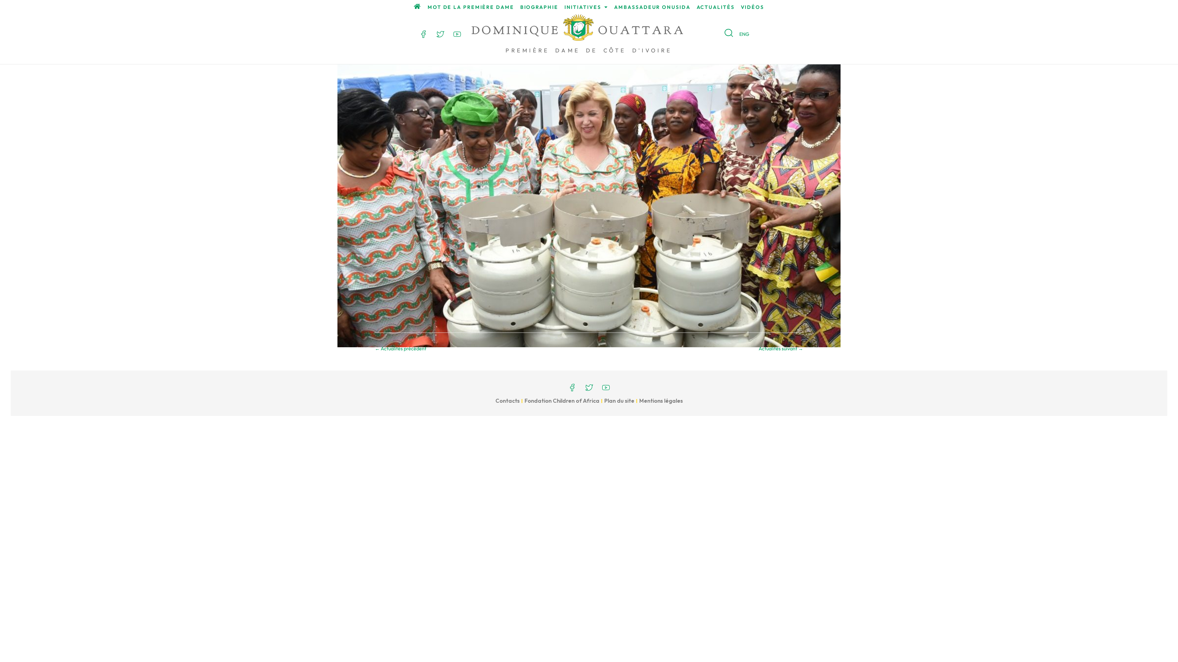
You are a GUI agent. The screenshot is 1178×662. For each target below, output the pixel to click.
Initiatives (582, 7)
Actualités (716, 7)
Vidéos (752, 7)
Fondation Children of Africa (562, 400)
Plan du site (619, 400)
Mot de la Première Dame (471, 7)
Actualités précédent (400, 348)
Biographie (539, 7)
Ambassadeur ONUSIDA (652, 7)
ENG (744, 34)
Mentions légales (661, 400)
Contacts (507, 400)
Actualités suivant (781, 348)
